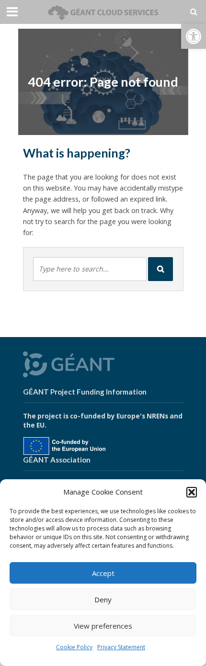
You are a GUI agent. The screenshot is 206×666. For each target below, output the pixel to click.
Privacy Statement (121, 647)
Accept (103, 573)
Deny (103, 599)
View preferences (103, 626)
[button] (193, 36)
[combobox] (90, 269)
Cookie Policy (74, 647)
